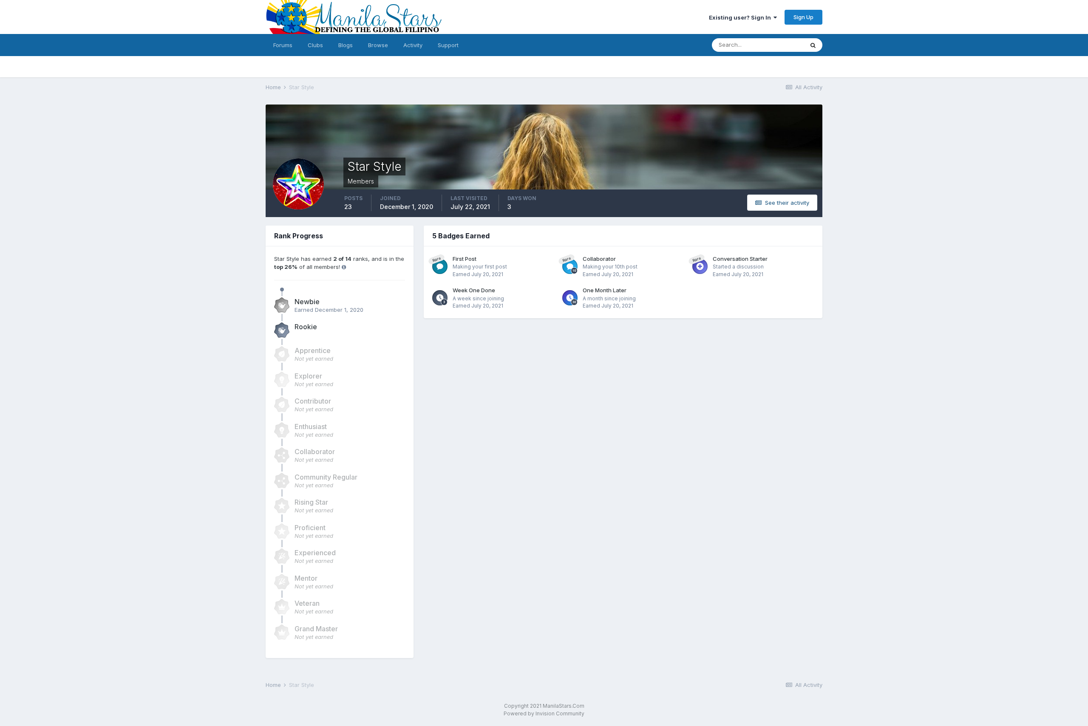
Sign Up (803, 17)
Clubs (315, 45)
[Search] (813, 45)
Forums (282, 45)
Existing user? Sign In (741, 17)
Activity (412, 45)
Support (448, 45)
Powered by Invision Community (544, 713)
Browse (378, 45)
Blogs (345, 45)
